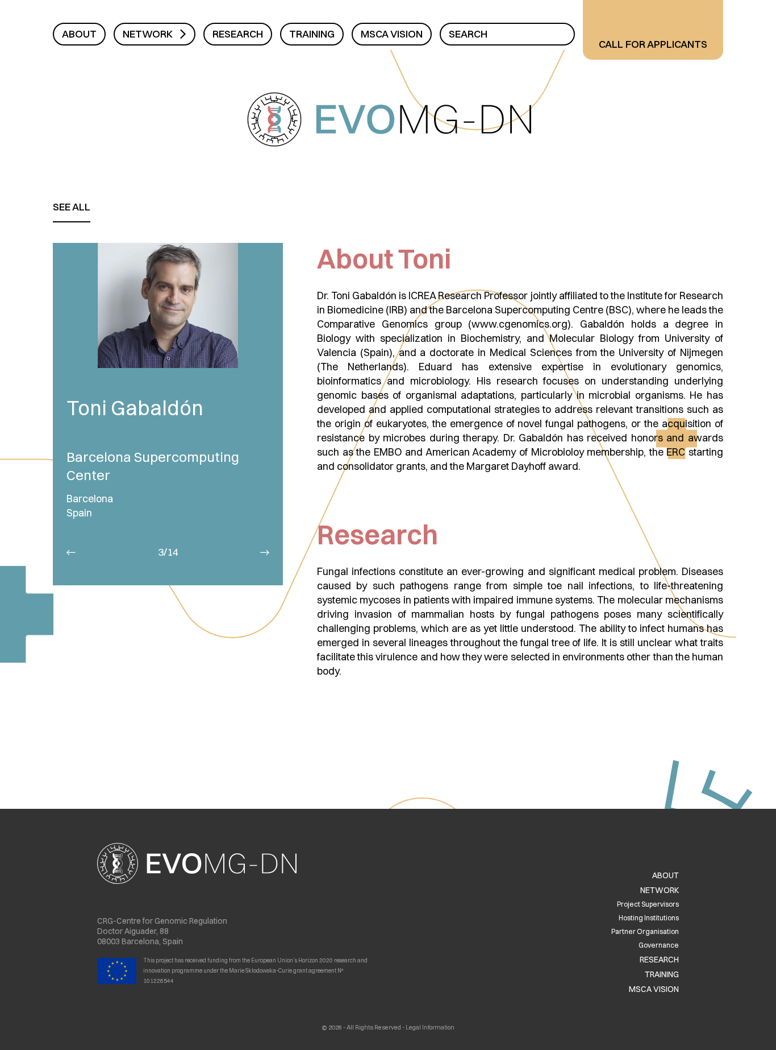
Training (312, 33)
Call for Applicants (653, 44)
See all (71, 206)
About (79, 33)
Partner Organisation (645, 931)
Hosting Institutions (649, 917)
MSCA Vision (392, 33)
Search (468, 33)
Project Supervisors (648, 904)
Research (237, 33)
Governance (659, 945)
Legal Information (430, 1027)
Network (148, 33)
